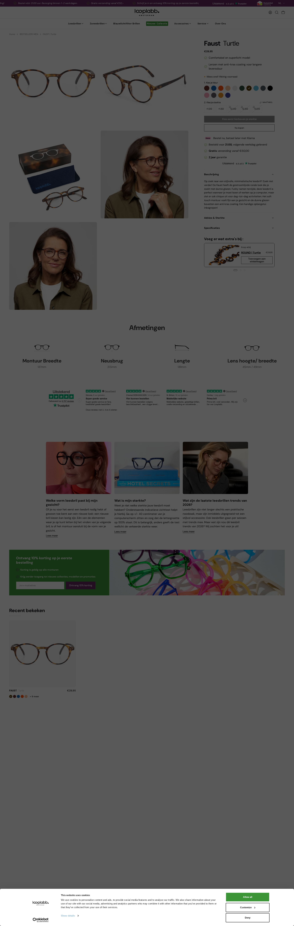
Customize (246, 907)
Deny (247, 917)
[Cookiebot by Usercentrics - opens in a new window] (40, 920)
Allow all (247, 897)
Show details (68, 915)
